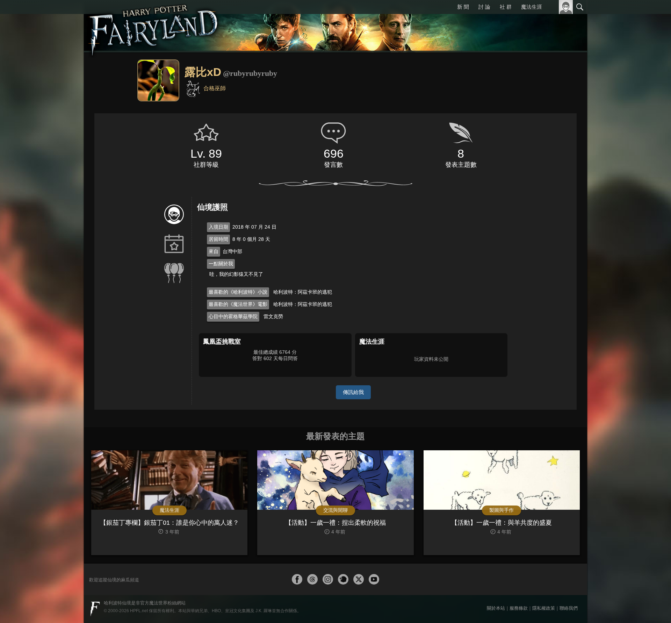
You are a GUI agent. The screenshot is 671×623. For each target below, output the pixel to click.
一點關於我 (221, 263)
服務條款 (519, 608)
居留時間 (218, 239)
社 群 (506, 7)
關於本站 (496, 608)
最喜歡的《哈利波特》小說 (238, 292)
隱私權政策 (543, 608)
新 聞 (463, 7)
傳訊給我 (353, 392)
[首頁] (154, 26)
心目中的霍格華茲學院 (233, 316)
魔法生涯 (531, 7)
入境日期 (218, 227)
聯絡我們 (569, 608)
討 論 (484, 7)
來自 (213, 251)
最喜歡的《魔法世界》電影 (238, 304)
